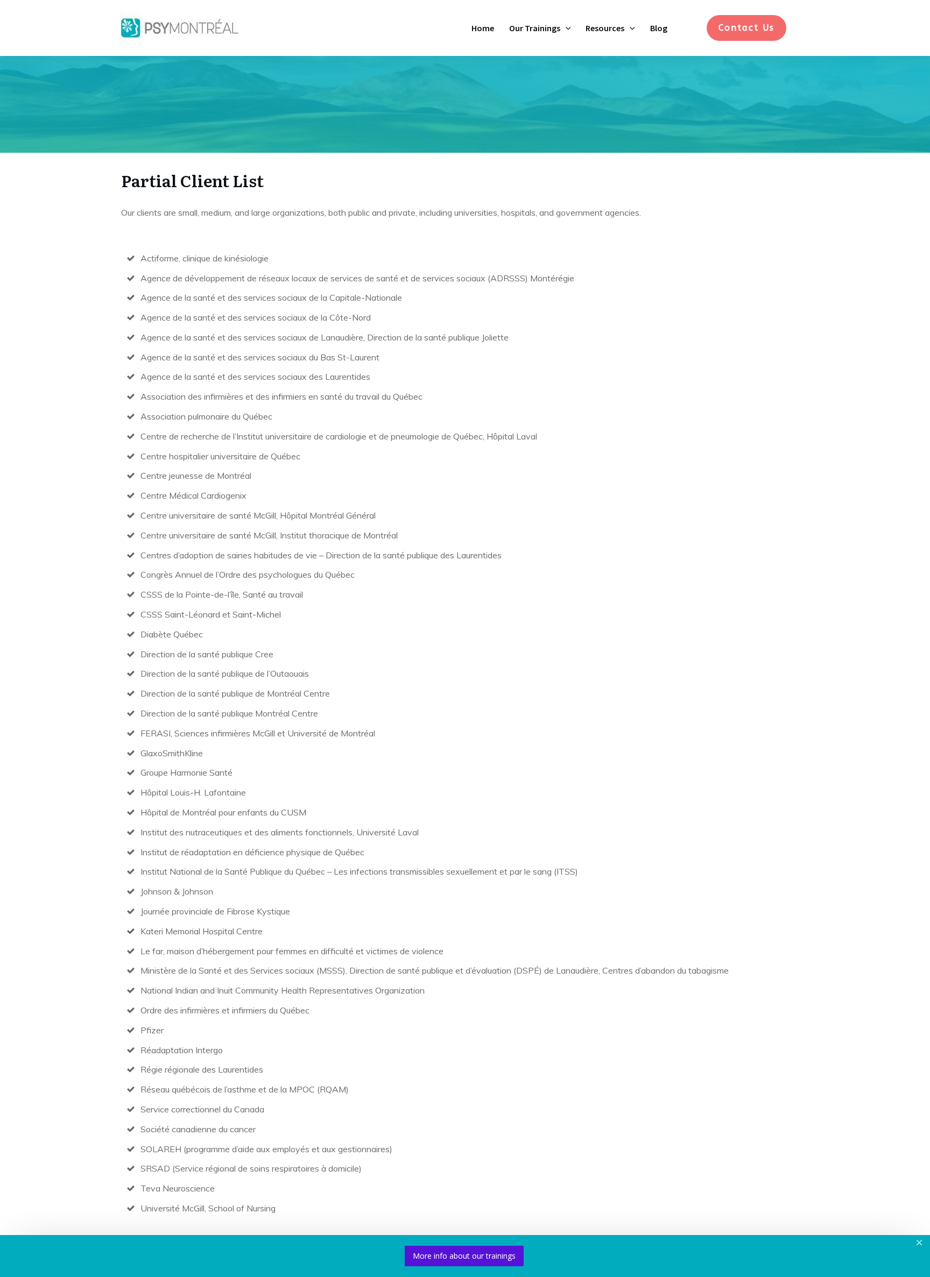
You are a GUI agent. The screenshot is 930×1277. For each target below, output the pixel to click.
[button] (565, 28)
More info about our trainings (464, 1256)
